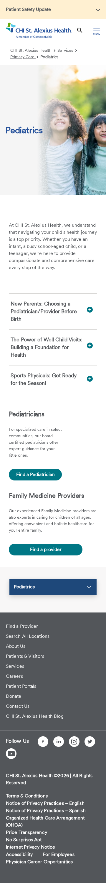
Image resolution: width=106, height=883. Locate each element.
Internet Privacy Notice (30, 847)
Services (65, 50)
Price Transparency (26, 832)
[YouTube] (11, 753)
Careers (14, 676)
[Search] (79, 30)
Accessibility (19, 854)
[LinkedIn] (58, 741)
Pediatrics (49, 56)
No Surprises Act (24, 839)
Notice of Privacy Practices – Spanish (46, 810)
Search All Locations (27, 636)
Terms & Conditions (27, 796)
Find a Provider (22, 626)
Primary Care (23, 56)
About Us (15, 646)
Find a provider (46, 549)
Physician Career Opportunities (39, 861)
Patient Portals (21, 686)
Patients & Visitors (25, 656)
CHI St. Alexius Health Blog (35, 716)
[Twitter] (90, 741)
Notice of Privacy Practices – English (45, 803)
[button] (53, 9)
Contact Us (17, 706)
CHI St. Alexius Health (31, 50)
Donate (13, 696)
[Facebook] (43, 741)
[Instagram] (74, 741)
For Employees (58, 854)
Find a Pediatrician (35, 474)
